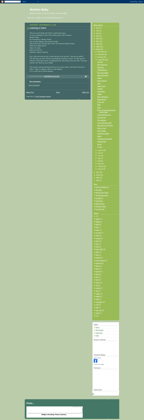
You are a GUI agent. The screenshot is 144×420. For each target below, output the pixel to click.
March (100, 164)
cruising (98, 238)
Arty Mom (99, 190)
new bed (100, 62)
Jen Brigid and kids (102, 195)
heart (97, 255)
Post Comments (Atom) (43, 96)
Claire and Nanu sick (104, 115)
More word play (102, 65)
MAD (99, 105)
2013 (98, 36)
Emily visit (100, 102)
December (101, 52)
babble (98, 222)
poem (97, 280)
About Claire (101, 86)
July (99, 153)
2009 (98, 47)
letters (98, 266)
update (99, 94)
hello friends (99, 330)
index (97, 335)
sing (97, 285)
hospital (98, 258)
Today (99, 136)
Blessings (100, 67)
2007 (98, 172)
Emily (97, 247)
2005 (98, 178)
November (101, 54)
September (101, 60)
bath (97, 227)
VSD (97, 305)
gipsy (97, 252)
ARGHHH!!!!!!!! (102, 70)
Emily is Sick (101, 128)
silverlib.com (39, 18)
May (99, 158)
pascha (98, 271)
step (97, 291)
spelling (98, 288)
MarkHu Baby (39, 9)
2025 (98, 28)
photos (99, 78)
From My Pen (100, 209)
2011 (98, 41)
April (99, 161)
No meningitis (101, 120)
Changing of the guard (104, 139)
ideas (99, 107)
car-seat (98, 233)
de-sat (99, 144)
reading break (101, 141)
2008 (98, 49)
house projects (100, 260)
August (100, 150)
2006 (98, 175)
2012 (98, 39)
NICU (97, 269)
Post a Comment (34, 85)
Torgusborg (99, 201)
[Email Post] (85, 76)
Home (58, 92)
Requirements (101, 99)
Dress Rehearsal (102, 97)
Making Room (100, 204)
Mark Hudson (97, 358)
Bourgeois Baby (101, 206)
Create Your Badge (99, 364)
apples (98, 219)
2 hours (99, 147)
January (100, 169)
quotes (98, 282)
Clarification (101, 91)
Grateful (99, 89)
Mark (65, 13)
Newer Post (30, 92)
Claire (97, 235)
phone (97, 274)
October (100, 57)
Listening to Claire (38, 28)
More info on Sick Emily (105, 125)
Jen (59, 13)
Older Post (85, 92)
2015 (98, 31)
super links (99, 333)
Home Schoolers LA (102, 187)
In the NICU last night (104, 123)
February (101, 166)
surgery (98, 294)
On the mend (101, 117)
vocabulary (99, 302)
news (99, 83)
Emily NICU (99, 249)
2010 (98, 44)
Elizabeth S (99, 198)
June (99, 155)
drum (97, 244)
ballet (97, 224)
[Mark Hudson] (95, 362)
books (97, 230)
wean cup (99, 310)
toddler (98, 296)
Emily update (101, 131)
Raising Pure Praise (102, 192)
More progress (102, 81)
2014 (98, 33)
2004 (98, 180)
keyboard (98, 263)
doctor (98, 241)
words (97, 313)
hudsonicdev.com (57, 18)
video (97, 299)
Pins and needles (103, 73)
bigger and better (102, 75)
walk (97, 307)
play (97, 277)
